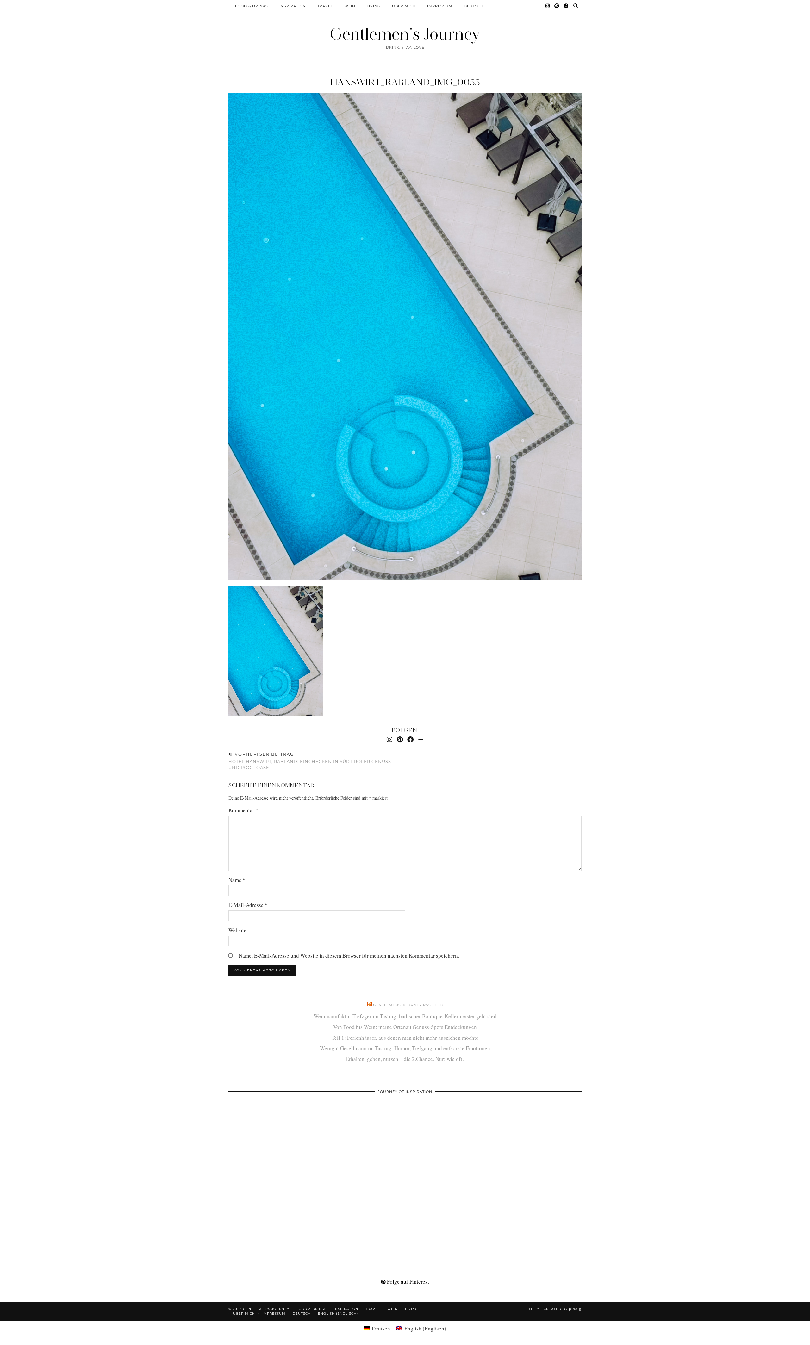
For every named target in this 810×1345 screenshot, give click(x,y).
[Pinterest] (556, 6)
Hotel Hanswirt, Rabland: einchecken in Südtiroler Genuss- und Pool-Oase (310, 761)
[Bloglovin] (421, 739)
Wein (349, 6)
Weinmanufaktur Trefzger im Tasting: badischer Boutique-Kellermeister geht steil (405, 1016)
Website (237, 930)
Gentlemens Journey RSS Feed (408, 1005)
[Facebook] (566, 6)
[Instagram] (547, 6)
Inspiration (292, 6)
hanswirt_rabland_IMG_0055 (405, 82)
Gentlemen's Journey (405, 34)
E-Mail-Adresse (248, 904)
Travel (325, 6)
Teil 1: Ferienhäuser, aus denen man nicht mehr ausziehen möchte (405, 1037)
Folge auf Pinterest (407, 1281)
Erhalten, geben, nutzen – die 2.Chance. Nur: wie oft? (405, 1059)
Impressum (439, 6)
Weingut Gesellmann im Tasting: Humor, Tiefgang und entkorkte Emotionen (405, 1048)
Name (237, 879)
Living (374, 6)
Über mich (404, 6)
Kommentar (243, 810)
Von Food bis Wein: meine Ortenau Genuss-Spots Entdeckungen (405, 1027)
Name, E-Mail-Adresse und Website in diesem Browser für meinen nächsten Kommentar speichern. (349, 955)
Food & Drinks (251, 6)
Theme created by (555, 1309)
